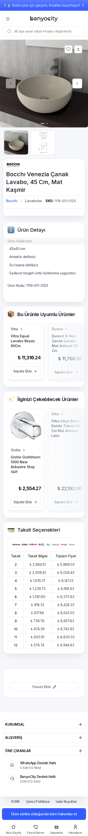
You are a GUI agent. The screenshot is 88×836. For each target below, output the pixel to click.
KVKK (15, 801)
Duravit (57, 329)
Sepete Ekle (22, 371)
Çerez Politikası (38, 801)
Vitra (14, 329)
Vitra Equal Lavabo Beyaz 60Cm (23, 341)
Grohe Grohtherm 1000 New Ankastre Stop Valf (25, 464)
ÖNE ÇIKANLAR (18, 751)
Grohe (16, 450)
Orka (55, 414)
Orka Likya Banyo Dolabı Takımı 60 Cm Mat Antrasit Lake (66, 428)
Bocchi (12, 201)
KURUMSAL (14, 724)
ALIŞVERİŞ (13, 737)
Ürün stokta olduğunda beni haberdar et (44, 814)
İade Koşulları (66, 801)
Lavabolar (33, 201)
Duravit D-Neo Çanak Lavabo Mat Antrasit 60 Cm (65, 343)
